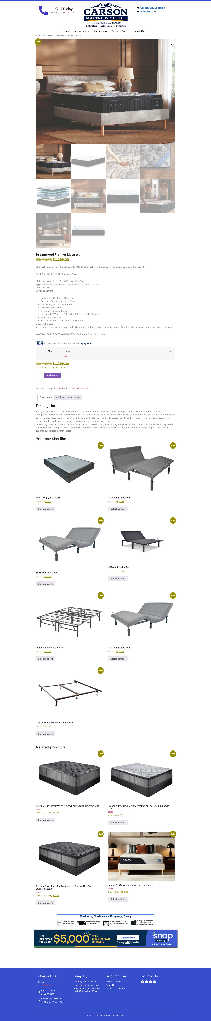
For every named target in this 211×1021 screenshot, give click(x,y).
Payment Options (121, 31)
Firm (74, 388)
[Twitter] (146, 981)
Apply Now (86, 343)
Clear (66, 356)
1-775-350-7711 (68, 12)
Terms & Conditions (115, 988)
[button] (171, 43)
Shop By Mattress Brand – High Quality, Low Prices (87, 989)
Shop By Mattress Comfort (87, 985)
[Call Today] (43, 10)
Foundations (100, 31)
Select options (45, 509)
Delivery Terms (113, 981)
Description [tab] (46, 397)
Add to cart (53, 375)
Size (50, 351)
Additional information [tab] (68, 397)
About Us (139, 31)
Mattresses (80, 31)
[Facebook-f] (142, 981)
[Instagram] (150, 981)
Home (67, 31)
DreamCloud (64, 388)
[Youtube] (154, 981)
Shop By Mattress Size (85, 981)
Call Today (64, 9)
